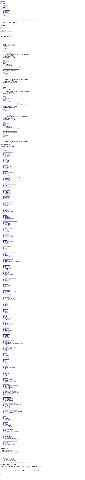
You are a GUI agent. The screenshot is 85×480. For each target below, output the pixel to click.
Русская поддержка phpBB (33, 470)
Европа (4, 74)
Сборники (6, 11)
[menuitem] (6, 16)
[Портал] (2, 1)
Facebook (11, 466)
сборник (5, 63)
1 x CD (4, 83)
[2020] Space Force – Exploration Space (11, 69)
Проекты (6, 8)
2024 (4, 47)
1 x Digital (5, 71)
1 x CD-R (5, 46)
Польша (4, 49)
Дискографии (7, 10)
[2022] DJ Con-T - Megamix (8, 56)
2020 (4, 72)
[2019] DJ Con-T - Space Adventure (10, 106)
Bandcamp (23, 466)
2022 (4, 60)
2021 (4, 84)
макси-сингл (5, 75)
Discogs (33, 466)
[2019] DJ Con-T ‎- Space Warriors (10, 131)
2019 (4, 109)
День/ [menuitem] (8, 22)
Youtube (17, 466)
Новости (6, 7)
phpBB (10, 470)
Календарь (6, 13)
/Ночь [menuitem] (15, 22)
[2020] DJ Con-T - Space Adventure (10, 93)
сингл (4, 88)
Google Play (39, 466)
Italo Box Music (6, 48)
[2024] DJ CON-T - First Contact (9, 44)
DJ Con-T (4, 25)
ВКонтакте (4, 466)
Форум (5, 6)
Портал (6, 5)
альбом (4, 51)
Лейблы (6, 12)
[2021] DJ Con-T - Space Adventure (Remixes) (12, 81)
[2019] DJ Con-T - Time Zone (9, 118)
